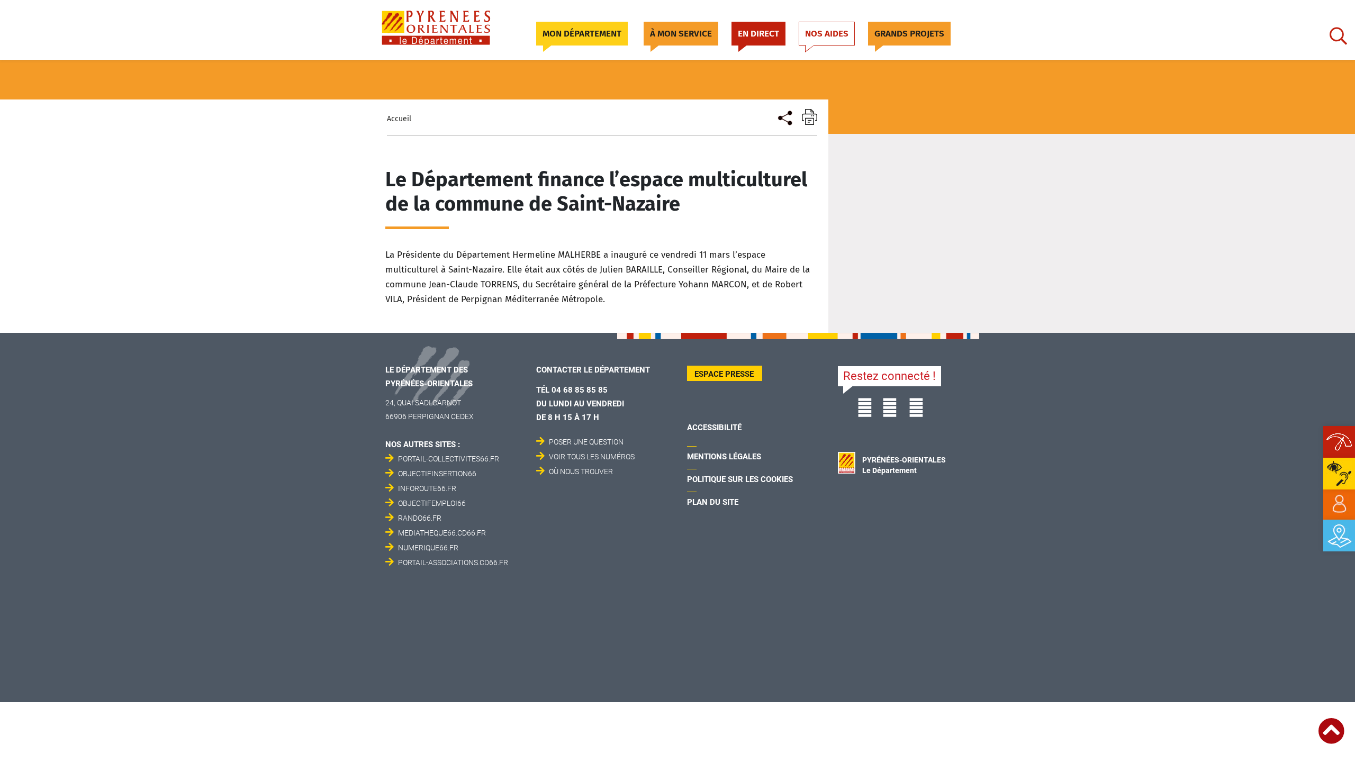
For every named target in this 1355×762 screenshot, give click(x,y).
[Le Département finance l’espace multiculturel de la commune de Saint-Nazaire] (784, 116)
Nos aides (826, 33)
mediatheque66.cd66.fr (442, 533)
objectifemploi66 (432, 503)
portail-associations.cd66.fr (453, 562)
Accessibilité (714, 427)
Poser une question (586, 442)
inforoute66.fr (427, 488)
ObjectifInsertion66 (437, 473)
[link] (1339, 504)
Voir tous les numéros (592, 456)
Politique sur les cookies (740, 479)
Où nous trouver (581, 471)
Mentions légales (724, 456)
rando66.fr (419, 518)
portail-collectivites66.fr (448, 459)
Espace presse (724, 374)
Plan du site (712, 502)
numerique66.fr (428, 547)
